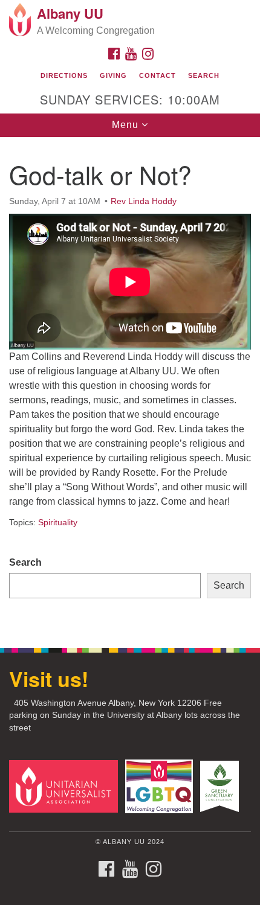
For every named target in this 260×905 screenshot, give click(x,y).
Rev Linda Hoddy (144, 201)
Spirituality (57, 522)
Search (203, 75)
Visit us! (48, 678)
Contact (157, 75)
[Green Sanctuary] (222, 785)
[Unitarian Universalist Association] (66, 785)
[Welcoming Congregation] (161, 785)
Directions (64, 75)
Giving (113, 75)
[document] (130, 386)
